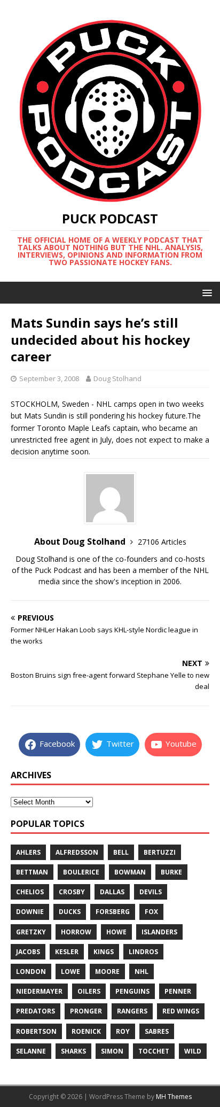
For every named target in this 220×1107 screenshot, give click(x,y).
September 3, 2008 (49, 378)
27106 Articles (162, 542)
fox (151, 911)
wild (192, 1051)
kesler (66, 951)
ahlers (28, 852)
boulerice (81, 872)
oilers (88, 991)
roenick (86, 1031)
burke (171, 872)
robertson (36, 1031)
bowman (130, 872)
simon (112, 1051)
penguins (132, 991)
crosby (72, 891)
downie (30, 911)
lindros (143, 951)
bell (121, 852)
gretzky (31, 931)
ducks (70, 911)
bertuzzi (160, 852)
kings (103, 951)
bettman (32, 872)
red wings (180, 1011)
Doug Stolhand (117, 378)
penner (177, 991)
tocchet (153, 1051)
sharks (73, 1051)
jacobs (28, 951)
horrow (76, 931)
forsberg (113, 911)
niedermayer (39, 991)
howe (116, 931)
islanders (159, 931)
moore (107, 971)
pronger (86, 1011)
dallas (112, 891)
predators (35, 1011)
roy (123, 1031)
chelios (30, 891)
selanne (31, 1051)
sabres (157, 1031)
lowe (70, 971)
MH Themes (174, 1096)
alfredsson (77, 852)
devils (150, 891)
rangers (132, 1011)
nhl (141, 971)
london (31, 971)
